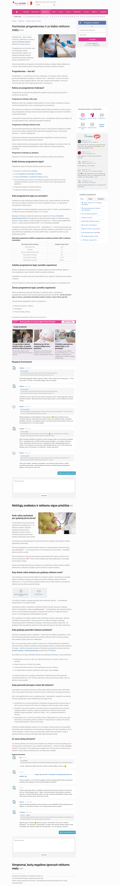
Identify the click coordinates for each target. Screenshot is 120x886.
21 (64, 16)
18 (58, 16)
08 (37, 16)
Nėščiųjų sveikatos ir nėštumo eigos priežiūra (41, 505)
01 (24, 16)
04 (29, 16)
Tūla (20, 757)
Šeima (61, 12)
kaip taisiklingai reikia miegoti (90, 232)
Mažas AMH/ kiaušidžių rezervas (90, 221)
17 (56, 16)
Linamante (22, 812)
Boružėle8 (84, 180)
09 (39, 16)
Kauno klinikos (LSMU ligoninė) (89, 182)
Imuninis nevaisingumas (90, 225)
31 (85, 16)
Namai (68, 12)
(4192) (21, 30)
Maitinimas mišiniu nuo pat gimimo (91, 228)
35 (92, 16)
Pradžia (16, 11)
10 (41, 16)
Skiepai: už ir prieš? (87, 217)
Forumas (86, 12)
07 (35, 16)
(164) (21, 869)
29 (81, 16)
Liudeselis (84, 161)
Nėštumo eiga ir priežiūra (33, 21)
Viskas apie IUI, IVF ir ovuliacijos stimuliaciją (92, 171)
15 (52, 16)
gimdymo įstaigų (17, 650)
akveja (83, 169)
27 (76, 16)
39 (100, 16)
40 (102, 16)
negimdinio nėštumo (36, 177)
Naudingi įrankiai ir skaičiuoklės (89, 109)
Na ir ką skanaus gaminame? (89, 213)
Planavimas (35, 12)
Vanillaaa (21, 368)
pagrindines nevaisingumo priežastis (30, 174)
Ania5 (83, 151)
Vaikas (54, 12)
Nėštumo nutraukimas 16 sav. (89, 153)
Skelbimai (94, 12)
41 (104, 16)
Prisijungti (92, 39)
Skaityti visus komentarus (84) (67, 832)
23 (68, 16)
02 (26, 16)
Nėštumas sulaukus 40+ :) (90, 240)
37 (96, 16)
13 (47, 16)
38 (98, 16)
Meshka (21, 406)
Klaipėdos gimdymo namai (91, 236)
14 (50, 16)
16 (54, 16)
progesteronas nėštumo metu (29, 317)
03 (27, 16)
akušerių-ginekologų (31, 650)
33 (88, 16)
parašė (26, 371)
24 (70, 16)
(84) (71, 506)
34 (90, 16)
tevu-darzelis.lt (19, 35)
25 (72, 16)
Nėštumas (45, 12)
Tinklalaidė (26, 12)
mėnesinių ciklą (23, 42)
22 (66, 16)
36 (94, 16)
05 (31, 16)
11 (43, 16)
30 (83, 16)
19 (60, 16)
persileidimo (24, 177)
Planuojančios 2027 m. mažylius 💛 (90, 142)
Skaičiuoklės (77, 12)
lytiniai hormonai (41, 317)
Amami (83, 140)
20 (62, 16)
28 (78, 16)
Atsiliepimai (103, 12)
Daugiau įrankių (101, 125)
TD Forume (51, 650)
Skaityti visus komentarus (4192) (66, 473)
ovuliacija (34, 171)
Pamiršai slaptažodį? (92, 43)
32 (86, 16)
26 (74, 16)
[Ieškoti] (54, 4)
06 (33, 16)
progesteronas (17, 317)
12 (45, 16)
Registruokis (96, 45)
